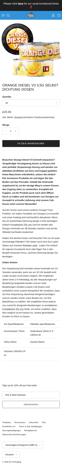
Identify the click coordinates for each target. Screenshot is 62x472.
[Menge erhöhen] (16, 131)
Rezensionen (19, 422)
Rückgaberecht (30, 430)
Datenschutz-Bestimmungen (14, 434)
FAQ (44, 422)
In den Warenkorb (31, 143)
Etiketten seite (30, 245)
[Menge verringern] (4, 131)
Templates (6, 422)
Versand (18, 117)
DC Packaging (15, 462)
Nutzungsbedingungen (11, 430)
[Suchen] (9, 15)
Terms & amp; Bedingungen (30, 426)
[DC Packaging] (31, 15)
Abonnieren (31, 404)
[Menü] (3, 15)
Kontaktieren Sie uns (21, 224)
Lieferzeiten (33, 422)
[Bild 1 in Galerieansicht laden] (31, 51)
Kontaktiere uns (8, 426)
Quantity (6, 96)
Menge (5, 125)
